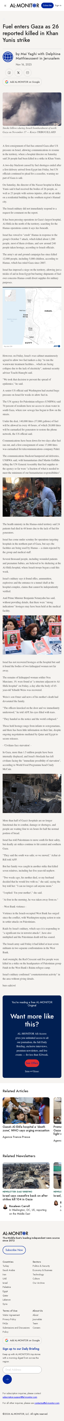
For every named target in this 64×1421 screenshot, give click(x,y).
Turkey (6, 1266)
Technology (38, 1274)
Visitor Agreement (11, 1315)
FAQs (5, 1323)
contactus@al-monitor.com (46, 1403)
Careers (36, 1327)
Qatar (5, 1295)
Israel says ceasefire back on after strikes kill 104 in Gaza (25, 1197)
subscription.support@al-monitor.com (20, 1397)
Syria (5, 1304)
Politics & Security (41, 1266)
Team (35, 1323)
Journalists (37, 1319)
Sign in (58, 5)
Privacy (36, 1071)
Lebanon (7, 1299)
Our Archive (38, 1283)
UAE (5, 1278)
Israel (5, 1283)
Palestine (7, 1287)
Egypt (5, 1291)
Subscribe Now (14, 1250)
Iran (4, 1274)
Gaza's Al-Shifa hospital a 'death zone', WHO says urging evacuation (26, 1129)
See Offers (32, 1063)
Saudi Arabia (9, 1270)
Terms (27, 1071)
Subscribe (47, 5)
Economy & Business (42, 1270)
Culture (36, 1278)
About (35, 1315)
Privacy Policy (9, 1319)
